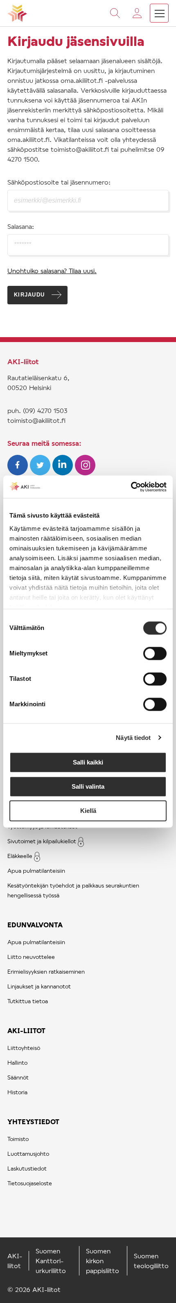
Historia (17, 1091)
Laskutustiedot (27, 1168)
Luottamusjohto (28, 1153)
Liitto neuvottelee (31, 956)
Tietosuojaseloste (29, 1183)
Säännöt (18, 1077)
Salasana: (20, 226)
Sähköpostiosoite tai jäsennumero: (59, 182)
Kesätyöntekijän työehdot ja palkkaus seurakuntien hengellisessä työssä (73, 890)
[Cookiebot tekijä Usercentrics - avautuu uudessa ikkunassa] (131, 486)
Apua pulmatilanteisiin (36, 870)
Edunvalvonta (35, 925)
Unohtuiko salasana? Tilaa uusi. (52, 270)
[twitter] (41, 473)
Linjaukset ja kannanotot (39, 986)
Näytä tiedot (133, 737)
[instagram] (85, 473)
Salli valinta (88, 786)
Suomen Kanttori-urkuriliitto (51, 1260)
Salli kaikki (88, 762)
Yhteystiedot (33, 1121)
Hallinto (17, 1062)
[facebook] (18, 473)
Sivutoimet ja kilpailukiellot (41, 840)
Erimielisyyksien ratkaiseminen (46, 971)
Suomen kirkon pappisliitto (102, 1260)
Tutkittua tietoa (27, 1000)
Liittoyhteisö (23, 1047)
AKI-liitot (26, 1030)
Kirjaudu (29, 295)
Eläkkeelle (19, 855)
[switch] (155, 653)
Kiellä (88, 810)
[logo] (17, 13)
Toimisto (18, 1138)
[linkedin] (63, 473)
